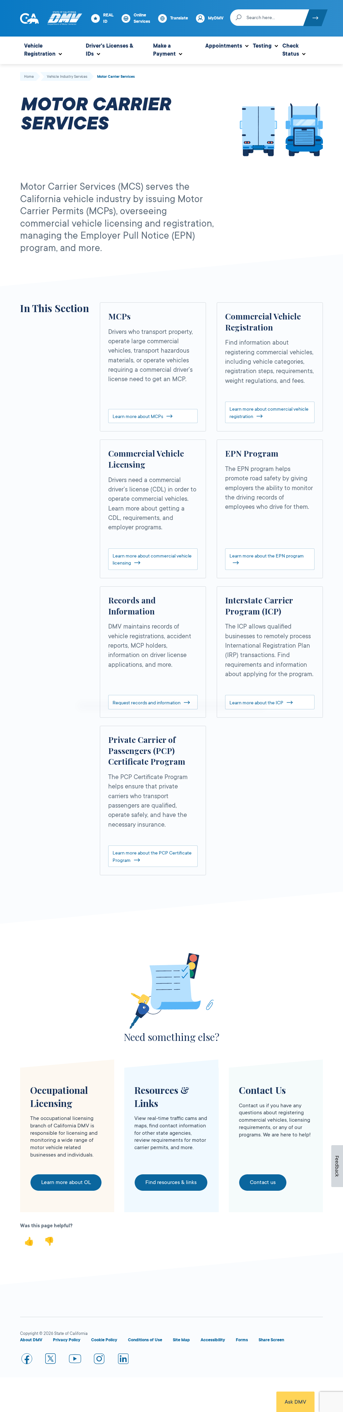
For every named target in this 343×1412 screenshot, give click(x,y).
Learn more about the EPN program (266, 555)
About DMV (31, 1340)
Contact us (263, 1182)
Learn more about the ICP (256, 702)
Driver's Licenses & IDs (109, 50)
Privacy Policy (66, 1340)
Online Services (142, 18)
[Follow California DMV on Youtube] (75, 1360)
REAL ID (108, 18)
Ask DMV (295, 1402)
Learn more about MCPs (138, 416)
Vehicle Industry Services (67, 77)
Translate (179, 18)
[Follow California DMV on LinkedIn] (123, 1360)
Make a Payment (164, 50)
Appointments (223, 46)
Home (29, 77)
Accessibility (213, 1340)
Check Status (290, 50)
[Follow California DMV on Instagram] (99, 1360)
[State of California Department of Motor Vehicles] (65, 18)
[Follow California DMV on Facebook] (26, 1360)
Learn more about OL (66, 1182)
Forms (242, 1340)
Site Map (181, 1340)
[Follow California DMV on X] (51, 1360)
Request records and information (147, 702)
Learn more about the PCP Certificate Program (152, 856)
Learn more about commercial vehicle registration (268, 412)
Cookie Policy (104, 1340)
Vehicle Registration (40, 50)
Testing (262, 46)
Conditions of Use (145, 1340)
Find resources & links (171, 1182)
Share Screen (271, 1340)
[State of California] (29, 18)
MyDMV (215, 18)
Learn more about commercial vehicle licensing (152, 559)
